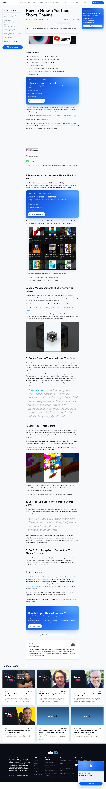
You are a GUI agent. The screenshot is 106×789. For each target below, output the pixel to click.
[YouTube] (76, 765)
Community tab (73, 577)
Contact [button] (36, 760)
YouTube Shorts (65, 19)
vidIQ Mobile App (49, 768)
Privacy (36, 768)
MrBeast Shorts (38, 390)
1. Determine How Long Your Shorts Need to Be (43, 56)
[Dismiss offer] (102, 763)
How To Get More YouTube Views (67, 769)
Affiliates (62, 763)
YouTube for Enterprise (51, 773)
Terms (35, 771)
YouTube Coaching (50, 770)
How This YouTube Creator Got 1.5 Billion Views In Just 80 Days (55, 115)
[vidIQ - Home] (4, 3)
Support (36, 763)
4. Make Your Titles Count (36, 65)
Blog (61, 766)
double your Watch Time (68, 599)
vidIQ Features (49, 762)
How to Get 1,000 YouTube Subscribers (67, 774)
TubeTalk (39, 123)
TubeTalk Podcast (74, 19)
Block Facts (54, 123)
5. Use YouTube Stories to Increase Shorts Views (43, 68)
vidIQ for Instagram (50, 776)
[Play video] (52, 337)
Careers (36, 766)
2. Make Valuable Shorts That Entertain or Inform (44, 59)
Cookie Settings (38, 774)
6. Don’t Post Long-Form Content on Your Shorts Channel (46, 71)
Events (61, 777)
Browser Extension (50, 765)
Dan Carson (28, 19)
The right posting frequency (34, 586)
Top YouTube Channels (66, 760)
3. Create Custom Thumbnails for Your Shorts (42, 62)
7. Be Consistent (33, 74)
